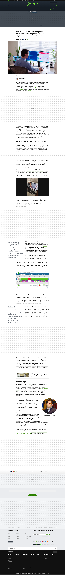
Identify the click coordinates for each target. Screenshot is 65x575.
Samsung (17, 536)
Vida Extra (16, 557)
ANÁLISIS (11, 8)
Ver (33, 495)
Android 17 (28, 527)
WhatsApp (49, 9)
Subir (54, 551)
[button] (22, 78)
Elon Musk (26, 25)
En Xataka (32, 373)
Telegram (52, 9)
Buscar (55, 548)
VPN (35, 87)
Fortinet (29, 90)
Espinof (24, 557)
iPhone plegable (24, 527)
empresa (29, 471)
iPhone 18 (45, 25)
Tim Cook (19, 25)
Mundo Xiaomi (10, 561)
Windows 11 (26, 538)
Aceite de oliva (40, 25)
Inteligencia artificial (28, 536)
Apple (9, 536)
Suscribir (47, 534)
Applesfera (9, 558)
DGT (33, 25)
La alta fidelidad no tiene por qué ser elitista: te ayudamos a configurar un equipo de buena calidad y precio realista (39, 375)
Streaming (9, 533)
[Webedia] (10, 551)
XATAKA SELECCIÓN (18, 8)
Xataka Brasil (10, 568)
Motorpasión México (39, 567)
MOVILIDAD (29, 8)
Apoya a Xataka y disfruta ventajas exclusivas (48, 544)
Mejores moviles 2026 (17, 527)
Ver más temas (10, 541)
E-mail (27, 39)
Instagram (53, 9)
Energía (17, 534)
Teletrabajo (33, 471)
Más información (39, 574)
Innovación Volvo (34, 11)
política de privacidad (45, 536)
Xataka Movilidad (27, 534)
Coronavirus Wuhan (40, 471)
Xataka (32, 4)
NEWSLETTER (40, 8)
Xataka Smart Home (10, 560)
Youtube (55, 9)
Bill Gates (22, 25)
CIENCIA (24, 8)
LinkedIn (51, 541)
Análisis (17, 533)
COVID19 (45, 471)
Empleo (17, 538)
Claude (33, 527)
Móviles (9, 534)
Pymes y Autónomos (53, 557)
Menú (10, 5)
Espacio (26, 533)
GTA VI (48, 25)
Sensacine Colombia (24, 568)
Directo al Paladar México (32, 567)
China (15, 25)
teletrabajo (21, 89)
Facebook (23, 39)
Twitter (56, 9)
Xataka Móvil (10, 557)
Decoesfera (45, 557)
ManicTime (45, 246)
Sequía (30, 25)
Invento (36, 25)
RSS (47, 541)
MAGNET (34, 8)
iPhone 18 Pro (46, 527)
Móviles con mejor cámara (38, 527)
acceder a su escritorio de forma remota (35, 171)
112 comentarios (20, 39)
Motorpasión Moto (39, 557)
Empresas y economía (23, 471)
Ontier (30, 384)
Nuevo (55, 5)
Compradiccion (46, 558)
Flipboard (26, 39)
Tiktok (50, 9)
